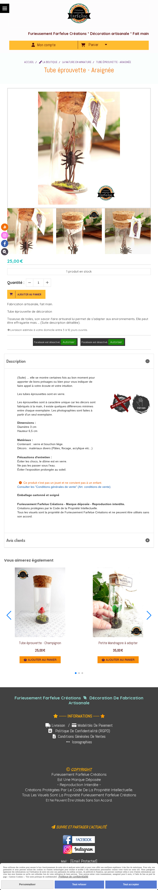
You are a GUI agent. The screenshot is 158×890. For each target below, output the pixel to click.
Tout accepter (131, 884)
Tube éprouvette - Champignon (40, 643)
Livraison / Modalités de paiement (82, 725)
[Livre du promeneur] (4, 227)
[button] (145, 231)
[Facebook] (4, 243)
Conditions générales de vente (56, 486)
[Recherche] (4, 251)
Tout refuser (79, 884)
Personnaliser (27, 884)
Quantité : (15, 282)
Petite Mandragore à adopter (118, 643)
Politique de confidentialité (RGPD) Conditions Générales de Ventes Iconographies (79, 736)
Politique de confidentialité (73, 876)
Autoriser (68, 342)
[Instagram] (4, 235)
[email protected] (83, 861)
